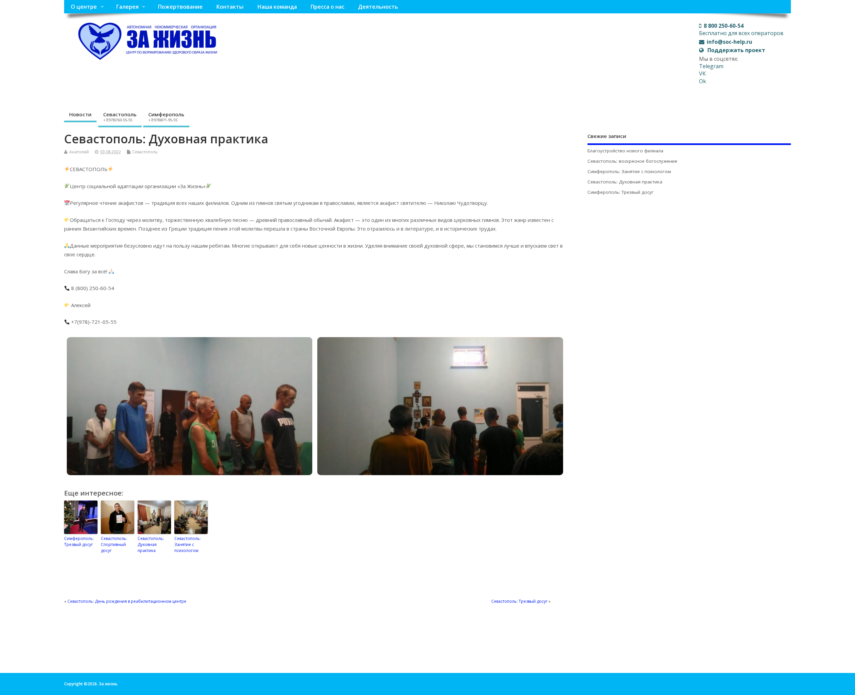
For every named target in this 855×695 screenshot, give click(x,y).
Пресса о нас (327, 6)
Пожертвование (180, 6)
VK (702, 73)
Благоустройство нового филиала (625, 151)
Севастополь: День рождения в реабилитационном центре (126, 601)
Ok (702, 81)
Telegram (711, 66)
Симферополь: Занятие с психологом (629, 171)
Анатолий (79, 152)
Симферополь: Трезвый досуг (79, 541)
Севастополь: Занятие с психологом (187, 544)
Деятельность (378, 6)
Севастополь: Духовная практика (151, 544)
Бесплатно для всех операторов (741, 29)
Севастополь (120, 116)
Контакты (229, 6)
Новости (80, 114)
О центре (84, 6)
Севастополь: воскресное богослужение (632, 161)
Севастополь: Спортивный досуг (114, 544)
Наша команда (277, 6)
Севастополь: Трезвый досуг (519, 601)
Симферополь (166, 116)
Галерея (127, 6)
